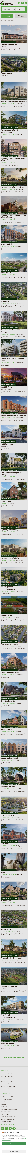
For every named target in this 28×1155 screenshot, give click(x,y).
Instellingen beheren (14, 1147)
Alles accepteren (14, 1144)
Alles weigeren (14, 1151)
